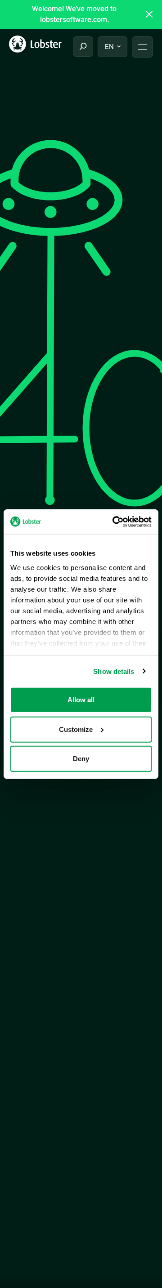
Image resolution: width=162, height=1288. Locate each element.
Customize (76, 729)
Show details (113, 671)
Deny (81, 758)
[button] (142, 47)
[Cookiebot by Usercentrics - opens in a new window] (114, 521)
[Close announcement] (149, 14)
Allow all (81, 700)
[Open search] (83, 46)
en (109, 47)
